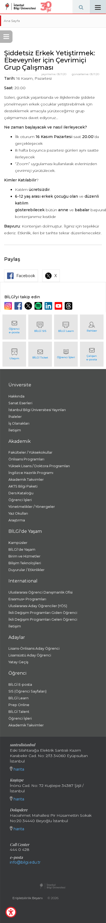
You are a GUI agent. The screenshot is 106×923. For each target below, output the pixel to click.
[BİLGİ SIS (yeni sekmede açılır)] (40, 327)
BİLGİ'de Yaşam (21, 549)
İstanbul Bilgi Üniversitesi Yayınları (37, 410)
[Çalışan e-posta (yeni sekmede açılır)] (92, 354)
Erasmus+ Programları (27, 599)
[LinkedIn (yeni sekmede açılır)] (49, 306)
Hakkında (16, 396)
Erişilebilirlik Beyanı (28, 898)
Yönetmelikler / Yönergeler (31, 507)
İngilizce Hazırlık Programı (30, 473)
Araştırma (16, 520)
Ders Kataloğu (20, 493)
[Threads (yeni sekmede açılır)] (69, 306)
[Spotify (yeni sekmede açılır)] (39, 306)
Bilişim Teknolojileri (24, 563)
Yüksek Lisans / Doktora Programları (39, 466)
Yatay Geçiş (18, 662)
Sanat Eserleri (20, 403)
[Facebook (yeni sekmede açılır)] (18, 306)
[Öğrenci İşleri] (66, 354)
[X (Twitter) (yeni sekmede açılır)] (28, 306)
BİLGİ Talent (18, 712)
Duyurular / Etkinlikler (26, 570)
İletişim (14, 430)
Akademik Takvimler (26, 479)
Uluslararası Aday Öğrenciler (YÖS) (37, 606)
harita (18, 769)
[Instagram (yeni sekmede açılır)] (8, 306)
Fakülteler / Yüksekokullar (30, 452)
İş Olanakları (18, 423)
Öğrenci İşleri (20, 500)
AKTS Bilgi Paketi (23, 486)
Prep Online (18, 705)
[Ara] (81, 7)
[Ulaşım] (14, 354)
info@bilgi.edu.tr (25, 862)
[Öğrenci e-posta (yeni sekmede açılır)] (14, 327)
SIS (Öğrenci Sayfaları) (27, 691)
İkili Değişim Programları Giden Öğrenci (42, 613)
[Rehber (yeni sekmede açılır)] (92, 327)
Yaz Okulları (18, 513)
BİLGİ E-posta (20, 684)
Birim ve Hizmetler (24, 556)
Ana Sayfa (12, 21)
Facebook (25, 275)
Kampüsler (17, 543)
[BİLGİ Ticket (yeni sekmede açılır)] (40, 354)
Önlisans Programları (26, 459)
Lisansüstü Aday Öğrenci (29, 655)
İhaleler (15, 417)
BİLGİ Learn (18, 698)
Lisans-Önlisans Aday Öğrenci (34, 648)
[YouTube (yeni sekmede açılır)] (59, 306)
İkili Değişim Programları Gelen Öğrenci (42, 619)
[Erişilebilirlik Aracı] (10, 912)
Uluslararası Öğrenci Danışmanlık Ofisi (40, 592)
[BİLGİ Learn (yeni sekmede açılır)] (66, 327)
